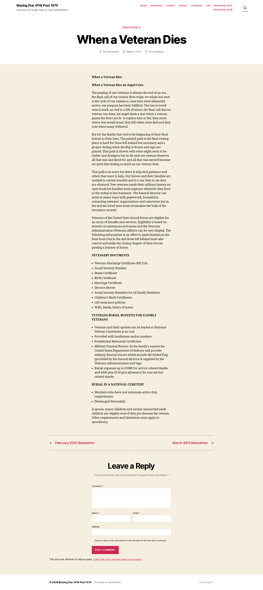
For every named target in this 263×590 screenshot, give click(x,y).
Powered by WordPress (108, 582)
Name (95, 513)
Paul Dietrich (112, 51)
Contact (170, 5)
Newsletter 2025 (223, 5)
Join (208, 5)
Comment (97, 486)
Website (96, 526)
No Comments (156, 51)
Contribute (196, 5)
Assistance (156, 5)
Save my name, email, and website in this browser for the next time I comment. (131, 540)
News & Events (131, 27)
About (143, 5)
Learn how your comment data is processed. (117, 559)
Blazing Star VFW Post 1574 (37, 5)
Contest (182, 5)
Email (136, 513)
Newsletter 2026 (223, 9)
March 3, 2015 (134, 51)
